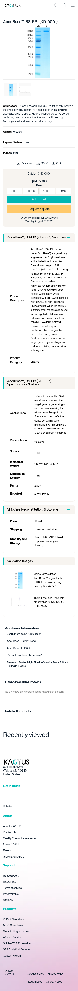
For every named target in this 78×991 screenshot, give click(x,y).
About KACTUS (12, 826)
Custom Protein (12, 955)
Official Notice (54, 981)
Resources (9, 882)
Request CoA (11, 875)
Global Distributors (13, 856)
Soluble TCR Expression (17, 943)
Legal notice (35, 981)
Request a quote (39, 209)
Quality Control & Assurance (19, 838)
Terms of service (12, 887)
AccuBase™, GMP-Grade (21, 641)
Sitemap (8, 900)
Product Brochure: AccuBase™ (24, 655)
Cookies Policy (35, 973)
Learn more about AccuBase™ (24, 634)
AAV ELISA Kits (12, 937)
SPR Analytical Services (16, 949)
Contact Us (9, 832)
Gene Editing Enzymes (16, 931)
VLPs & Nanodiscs (13, 919)
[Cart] (64, 5)
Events (7, 850)
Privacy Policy (11, 894)
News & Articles (12, 844)
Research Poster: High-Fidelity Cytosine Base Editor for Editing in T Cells (38, 664)
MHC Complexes (13, 925)
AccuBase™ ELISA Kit (19, 648)
